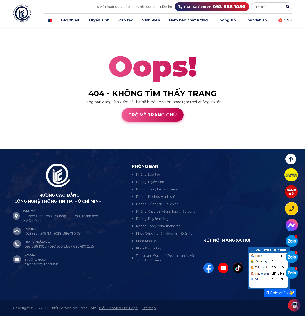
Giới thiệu (70, 20)
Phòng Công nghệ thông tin (158, 226)
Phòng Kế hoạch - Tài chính (157, 204)
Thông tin (226, 20)
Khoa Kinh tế (146, 241)
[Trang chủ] (50, 20)
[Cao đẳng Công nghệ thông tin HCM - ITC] (292, 257)
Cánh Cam (40, 146)
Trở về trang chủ (152, 115)
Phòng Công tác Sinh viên (156, 189)
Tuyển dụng (145, 7)
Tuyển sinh (98, 20)
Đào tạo (125, 20)
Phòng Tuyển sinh (150, 182)
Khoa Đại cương (148, 248)
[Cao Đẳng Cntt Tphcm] (292, 273)
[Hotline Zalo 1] (292, 241)
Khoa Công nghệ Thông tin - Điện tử (164, 234)
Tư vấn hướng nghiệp (112, 7)
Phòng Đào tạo (148, 175)
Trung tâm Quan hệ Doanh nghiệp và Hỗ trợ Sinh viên (165, 258)
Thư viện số (256, 20)
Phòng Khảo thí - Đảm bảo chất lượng (166, 211)
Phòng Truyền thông (152, 219)
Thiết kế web (11, 146)
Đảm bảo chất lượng (188, 20)
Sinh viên (151, 20)
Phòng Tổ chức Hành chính (157, 197)
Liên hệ (166, 7)
